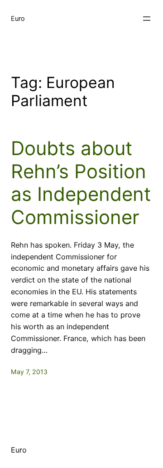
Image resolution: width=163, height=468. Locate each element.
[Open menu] (146, 18)
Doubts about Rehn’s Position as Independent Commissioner (81, 182)
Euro (18, 19)
